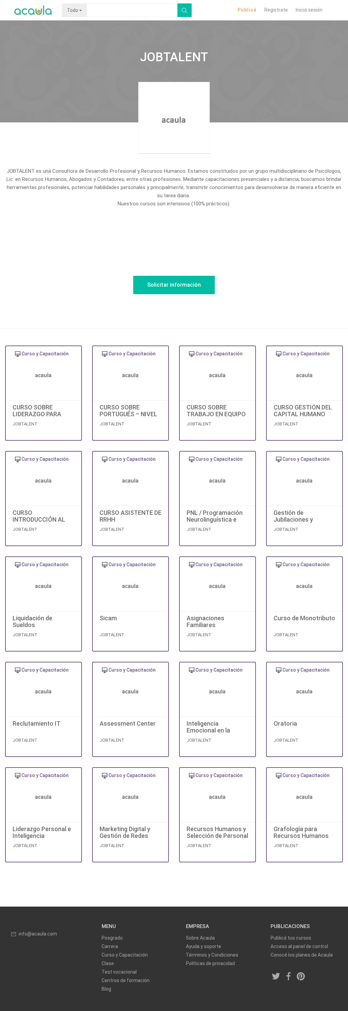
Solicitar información (174, 285)
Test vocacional (119, 972)
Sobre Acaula (200, 938)
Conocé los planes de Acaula (302, 955)
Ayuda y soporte (203, 946)
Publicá (247, 10)
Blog (106, 989)
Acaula (33, 10)
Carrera (110, 946)
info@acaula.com (38, 934)
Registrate (276, 10)
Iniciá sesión (309, 10)
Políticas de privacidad (210, 963)
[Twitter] (276, 977)
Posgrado (112, 938)
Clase (108, 963)
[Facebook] (288, 977)
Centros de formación (126, 980)
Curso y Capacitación (125, 955)
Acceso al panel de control (299, 946)
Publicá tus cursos (291, 938)
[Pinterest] (301, 977)
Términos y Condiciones (212, 955)
